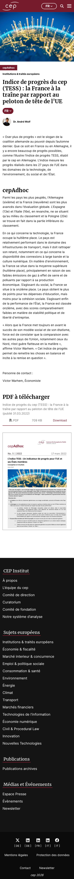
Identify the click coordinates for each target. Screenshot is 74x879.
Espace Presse (14, 794)
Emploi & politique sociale (23, 664)
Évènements (13, 801)
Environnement (15, 678)
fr (48, 6)
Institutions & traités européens (28, 642)
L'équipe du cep (15, 588)
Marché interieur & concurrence (28, 656)
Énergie (9, 685)
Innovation (11, 736)
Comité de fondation (19, 609)
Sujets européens (21, 632)
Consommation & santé (21, 671)
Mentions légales (16, 855)
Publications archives (20, 769)
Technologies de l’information (26, 714)
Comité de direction (19, 595)
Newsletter (11, 808)
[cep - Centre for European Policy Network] (11, 6)
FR (6, 111)
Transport (10, 700)
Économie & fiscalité (19, 649)
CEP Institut (16, 571)
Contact (25, 868)
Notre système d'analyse (23, 617)
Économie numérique (20, 722)
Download (60, 420)
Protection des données (53, 855)
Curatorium (12, 602)
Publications (16, 759)
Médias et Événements (27, 784)
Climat (8, 693)
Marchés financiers (18, 707)
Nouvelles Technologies (22, 743)
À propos (10, 580)
